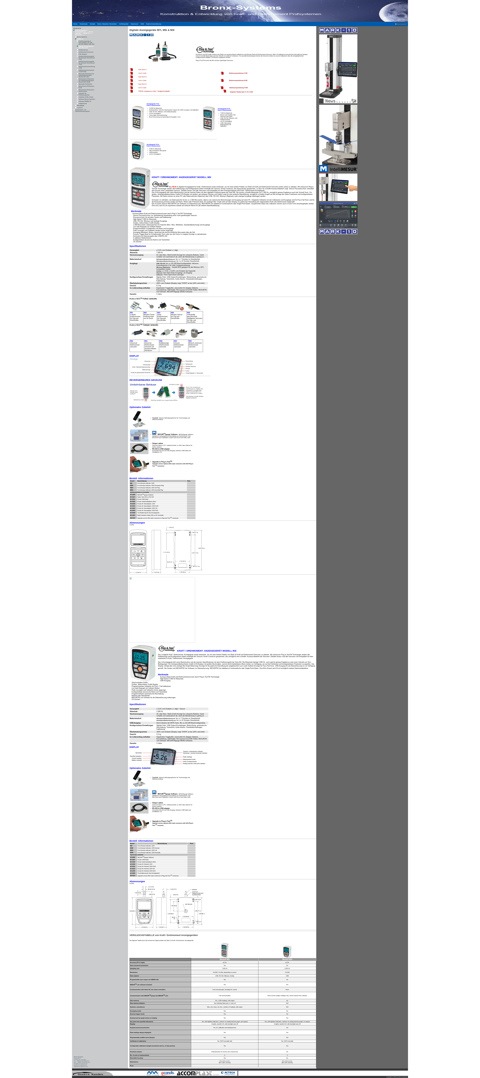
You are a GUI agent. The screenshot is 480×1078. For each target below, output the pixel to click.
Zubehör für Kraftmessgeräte (84, 94)
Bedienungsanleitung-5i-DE (238, 80)
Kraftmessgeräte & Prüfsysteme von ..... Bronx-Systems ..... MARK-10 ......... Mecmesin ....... (84, 33)
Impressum (134, 24)
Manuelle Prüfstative (85, 84)
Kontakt (92, 24)
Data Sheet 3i (142, 84)
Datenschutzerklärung (153, 24)
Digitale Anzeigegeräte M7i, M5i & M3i (86, 47)
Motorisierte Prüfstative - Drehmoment (87, 90)
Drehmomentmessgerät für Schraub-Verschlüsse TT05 (87, 63)
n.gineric (80, 107)
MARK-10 (80, 39)
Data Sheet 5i (142, 77)
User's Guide (142, 73)
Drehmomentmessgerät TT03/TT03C (86, 70)
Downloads (84, 24)
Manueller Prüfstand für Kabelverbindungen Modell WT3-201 (86, 75)
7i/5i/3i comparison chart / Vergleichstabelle (154, 91)
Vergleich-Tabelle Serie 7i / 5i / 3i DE (241, 92)
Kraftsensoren (83, 50)
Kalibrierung (83, 103)
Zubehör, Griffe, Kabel (86, 97)
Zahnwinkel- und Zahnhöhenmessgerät (82, 110)
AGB (142, 24)
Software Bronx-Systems (87, 99)
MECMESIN (80, 105)
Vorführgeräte (123, 24)
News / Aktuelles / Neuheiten (107, 24)
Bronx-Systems (82, 37)
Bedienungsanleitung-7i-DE (238, 73)
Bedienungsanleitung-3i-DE (239, 87)
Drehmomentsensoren (86, 52)
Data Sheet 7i (142, 69)
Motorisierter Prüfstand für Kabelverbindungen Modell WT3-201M (86, 80)
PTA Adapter (83, 54)
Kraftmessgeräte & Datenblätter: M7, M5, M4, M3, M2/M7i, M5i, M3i (86, 42)
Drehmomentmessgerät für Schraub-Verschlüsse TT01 (87, 58)
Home (75, 24)
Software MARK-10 (85, 101)
